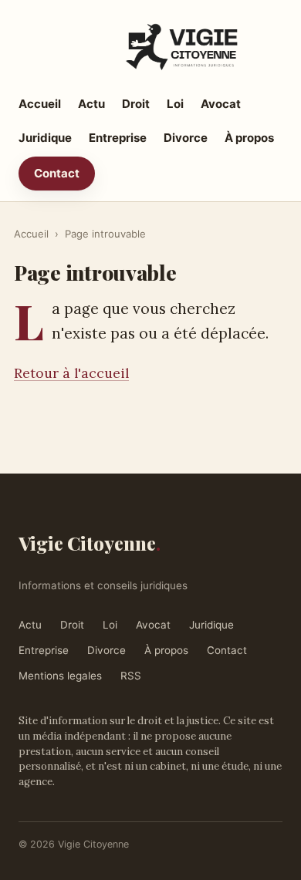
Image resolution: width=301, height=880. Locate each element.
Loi (175, 103)
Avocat (221, 103)
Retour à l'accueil (71, 373)
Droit (136, 103)
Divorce (186, 137)
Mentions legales (60, 675)
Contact (56, 173)
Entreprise (118, 137)
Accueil (40, 103)
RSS (130, 675)
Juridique (45, 137)
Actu (91, 103)
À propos (249, 137)
